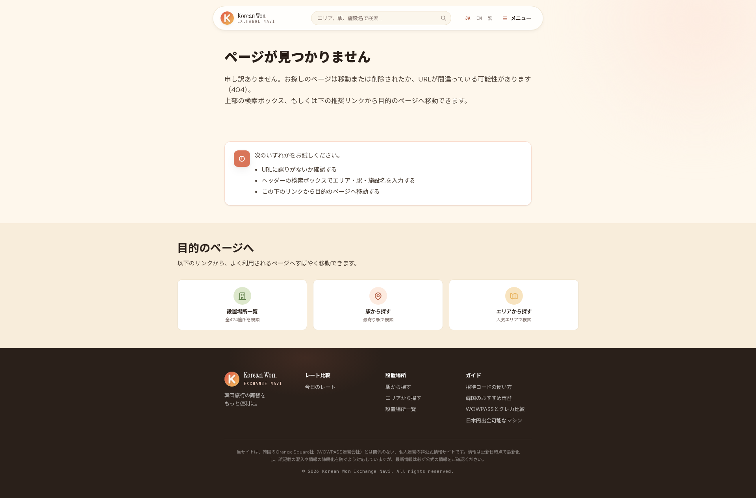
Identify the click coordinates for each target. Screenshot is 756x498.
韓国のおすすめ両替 (489, 397)
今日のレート (320, 386)
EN (479, 18)
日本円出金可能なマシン (494, 420)
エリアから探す (403, 397)
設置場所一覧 (400, 408)
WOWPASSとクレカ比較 (495, 408)
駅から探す (398, 386)
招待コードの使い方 (489, 386)
